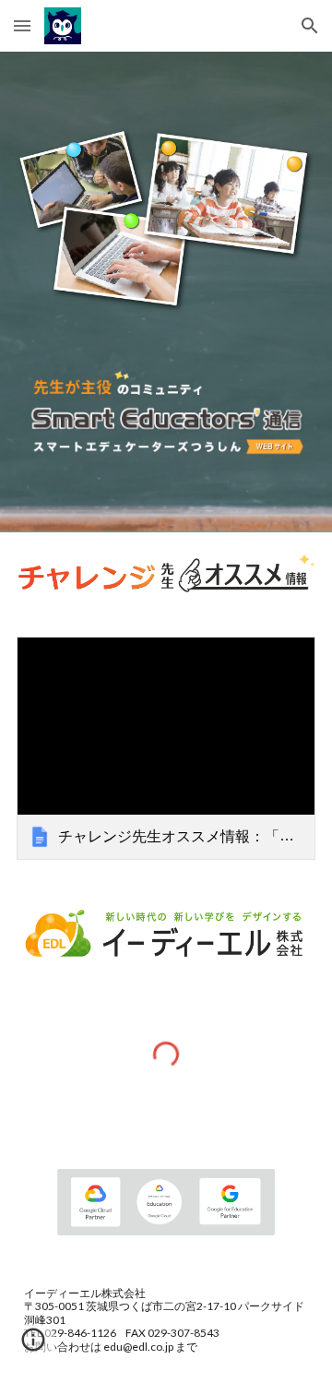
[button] (22, 25)
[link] (166, 749)
